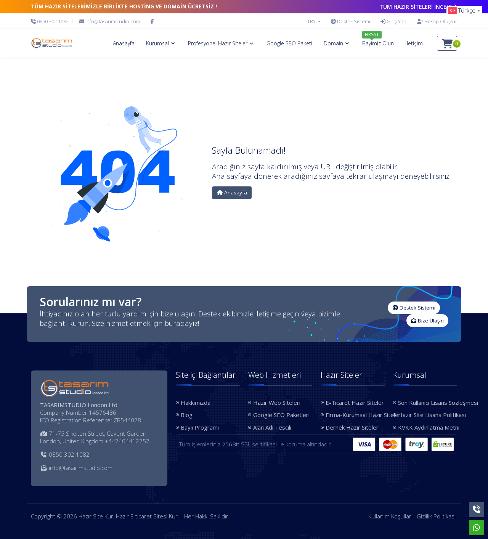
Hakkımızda (195, 402)
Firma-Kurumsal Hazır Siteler (355, 415)
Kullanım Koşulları (390, 516)
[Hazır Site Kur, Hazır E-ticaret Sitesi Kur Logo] (51, 43)
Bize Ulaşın (430, 320)
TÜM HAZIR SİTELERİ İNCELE (415, 6)
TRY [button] (312, 21)
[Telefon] (476, 509)
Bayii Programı (200, 427)
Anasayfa (235, 192)
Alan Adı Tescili (272, 427)
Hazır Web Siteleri (276, 402)
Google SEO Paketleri (281, 415)
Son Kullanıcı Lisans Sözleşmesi (427, 402)
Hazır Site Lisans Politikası (427, 415)
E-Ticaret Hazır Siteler (355, 402)
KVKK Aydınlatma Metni (427, 427)
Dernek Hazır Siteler (352, 427)
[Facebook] (152, 21)
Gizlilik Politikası (436, 516)
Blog (187, 415)
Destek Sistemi (416, 307)
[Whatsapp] (476, 527)
